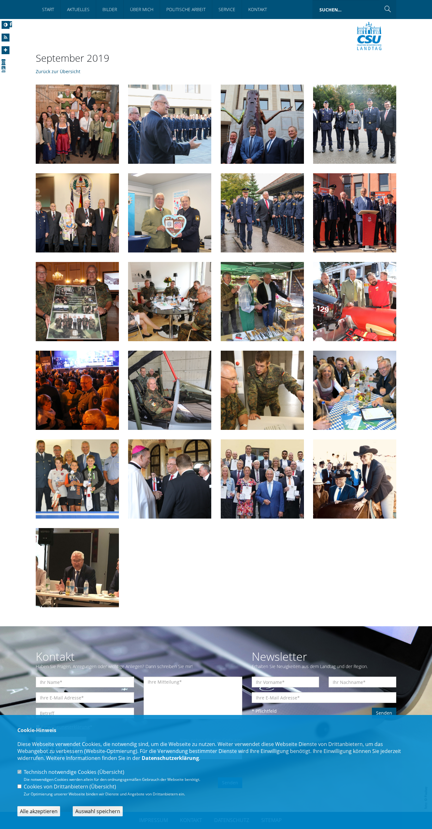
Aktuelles (78, 9)
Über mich (141, 9)
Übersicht (111, 771)
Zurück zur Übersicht (58, 71)
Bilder (109, 9)
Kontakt (257, 9)
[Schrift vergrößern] (5, 50)
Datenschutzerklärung (170, 758)
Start (48, 9)
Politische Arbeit (186, 9)
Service (227, 9)
